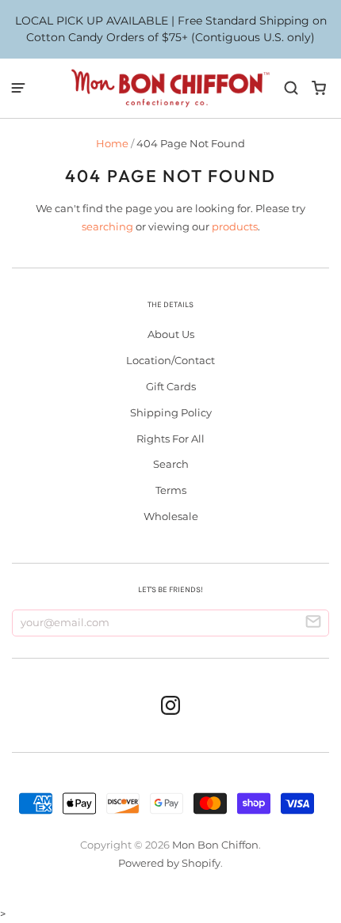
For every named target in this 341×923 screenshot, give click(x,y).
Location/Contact (170, 360)
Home (112, 143)
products (235, 226)
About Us (171, 334)
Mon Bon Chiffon (215, 844)
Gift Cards (171, 386)
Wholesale (171, 516)
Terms (170, 490)
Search (171, 464)
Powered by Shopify (169, 863)
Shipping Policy (171, 412)
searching (107, 226)
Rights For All (170, 438)
